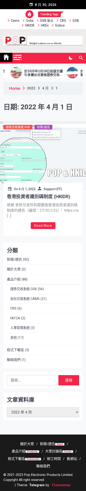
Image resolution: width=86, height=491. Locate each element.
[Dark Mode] (70, 58)
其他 (13, 338)
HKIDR (29, 25)
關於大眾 (14, 269)
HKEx (45, 25)
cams (15, 20)
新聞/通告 (43, 127)
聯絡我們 (14, 360)
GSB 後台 (46, 20)
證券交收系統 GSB (18, 127)
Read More (43, 225)
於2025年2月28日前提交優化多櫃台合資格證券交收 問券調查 (40, 73)
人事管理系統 (20, 328)
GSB (75, 20)
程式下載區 (15, 350)
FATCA (15, 318)
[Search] (81, 58)
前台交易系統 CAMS (25, 299)
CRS (63, 20)
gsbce (60, 25)
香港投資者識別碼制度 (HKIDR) (38, 196)
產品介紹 (14, 279)
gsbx (29, 20)
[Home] (6, 57)
